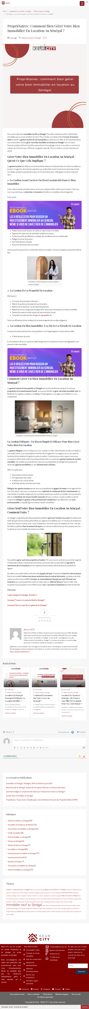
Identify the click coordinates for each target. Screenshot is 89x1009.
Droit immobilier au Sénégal (18, 837)
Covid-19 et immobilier (37, 896)
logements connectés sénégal (22, 908)
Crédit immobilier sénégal (68, 895)
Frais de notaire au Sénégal (42, 902)
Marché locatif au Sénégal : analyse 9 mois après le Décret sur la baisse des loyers (35, 787)
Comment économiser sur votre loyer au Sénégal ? (43, 698)
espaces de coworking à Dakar (54, 899)
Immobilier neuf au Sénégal (24, 904)
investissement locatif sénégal (68, 905)
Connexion (82, 732)
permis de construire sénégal (59, 908)
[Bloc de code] (37, 747)
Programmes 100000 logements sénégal (20, 911)
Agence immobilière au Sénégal (55, 889)
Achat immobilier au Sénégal (18, 820)
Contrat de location (66, 892)
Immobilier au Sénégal (16, 849)
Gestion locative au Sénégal (41, 11)
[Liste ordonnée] (27, 747)
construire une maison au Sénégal (52, 893)
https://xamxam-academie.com (20, 651)
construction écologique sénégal (35, 893)
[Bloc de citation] (34, 747)
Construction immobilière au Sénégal (21, 829)
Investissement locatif (16, 857)
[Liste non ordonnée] (31, 747)
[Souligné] (21, 747)
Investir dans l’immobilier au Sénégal (19, 795)
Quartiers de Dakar (15, 861)
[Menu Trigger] (82, 3)
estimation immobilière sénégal (69, 899)
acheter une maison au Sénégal (37, 889)
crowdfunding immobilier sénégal (52, 896)
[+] (47, 747)
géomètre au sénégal (54, 902)
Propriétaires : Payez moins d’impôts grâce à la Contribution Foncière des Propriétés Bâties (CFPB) (42, 800)
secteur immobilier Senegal (53, 911)
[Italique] (18, 747)
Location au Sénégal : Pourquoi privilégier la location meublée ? (15, 698)
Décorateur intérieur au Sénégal (38, 899)
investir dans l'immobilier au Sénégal (51, 905)
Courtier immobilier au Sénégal (24, 896)
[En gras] (14, 747)
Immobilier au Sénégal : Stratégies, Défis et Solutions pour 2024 (29, 783)
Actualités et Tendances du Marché (20, 825)
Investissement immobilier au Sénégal (20, 11)
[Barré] (24, 747)
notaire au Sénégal (46, 908)
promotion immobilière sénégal (38, 911)
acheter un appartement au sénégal (17, 889)
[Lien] (40, 747)
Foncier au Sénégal (15, 841)
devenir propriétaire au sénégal (23, 899)
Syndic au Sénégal (74, 911)
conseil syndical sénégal (22, 893)
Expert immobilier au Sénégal (28, 902)
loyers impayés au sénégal (36, 908)
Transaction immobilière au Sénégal (21, 865)
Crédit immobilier (14, 833)
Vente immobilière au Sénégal (19, 870)
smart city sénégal (64, 911)
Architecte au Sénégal (71, 889)
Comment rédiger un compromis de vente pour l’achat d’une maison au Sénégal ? (35, 791)
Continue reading (10, 713)
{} (43, 747)
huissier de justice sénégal (66, 902)
